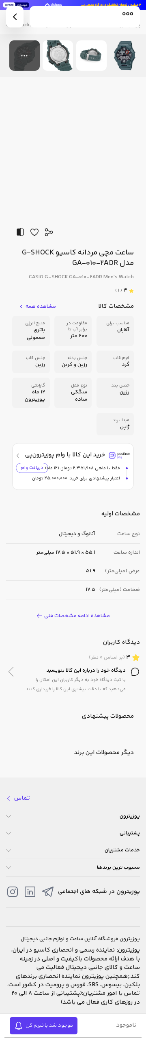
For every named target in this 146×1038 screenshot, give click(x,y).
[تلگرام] (47, 891)
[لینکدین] (30, 891)
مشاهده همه (41, 307)
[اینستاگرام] (12, 891)
